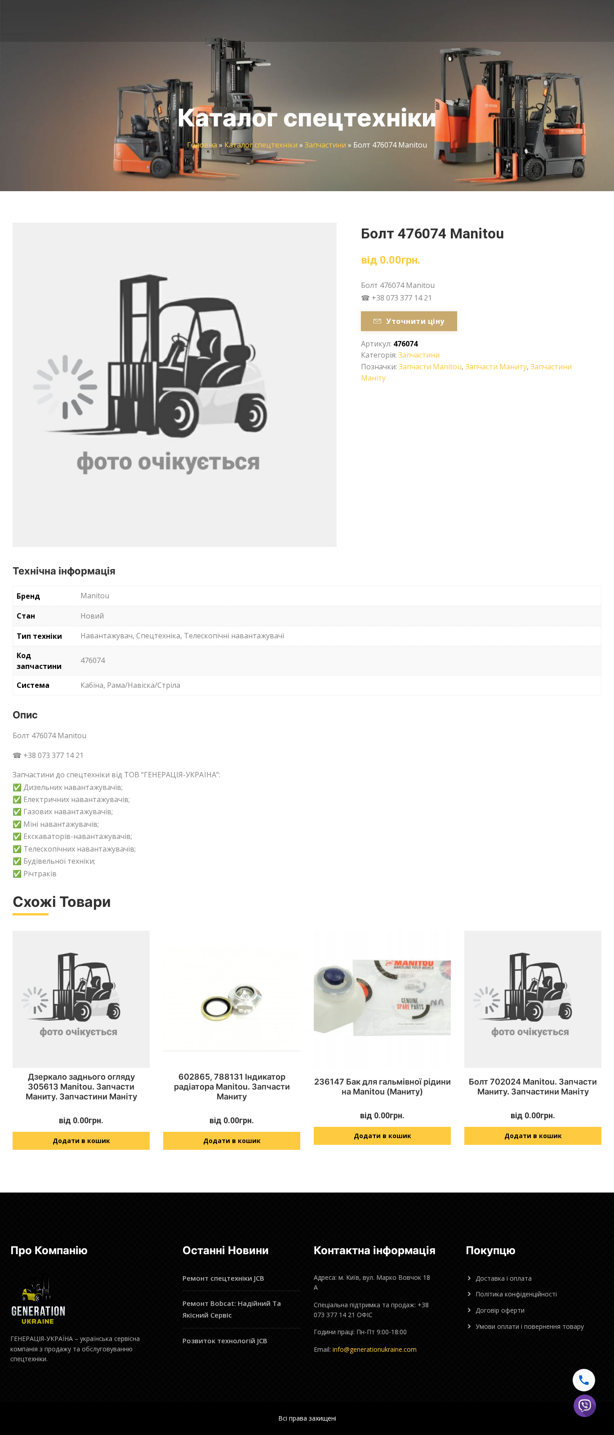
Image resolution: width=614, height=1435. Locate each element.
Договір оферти (500, 1310)
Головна (202, 145)
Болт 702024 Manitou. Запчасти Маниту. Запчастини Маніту (533, 1086)
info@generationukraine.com (375, 1349)
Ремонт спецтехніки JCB (223, 1278)
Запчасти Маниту (496, 367)
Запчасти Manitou (430, 367)
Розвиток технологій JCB (224, 1340)
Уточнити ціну (415, 321)
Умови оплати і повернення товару (530, 1326)
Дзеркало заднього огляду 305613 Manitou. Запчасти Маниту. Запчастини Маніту (81, 1086)
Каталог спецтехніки (261, 145)
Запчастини (325, 145)
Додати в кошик (81, 1140)
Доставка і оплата (504, 1278)
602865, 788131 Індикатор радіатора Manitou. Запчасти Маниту (232, 1086)
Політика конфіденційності (516, 1294)
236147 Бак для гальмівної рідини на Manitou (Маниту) (382, 1086)
